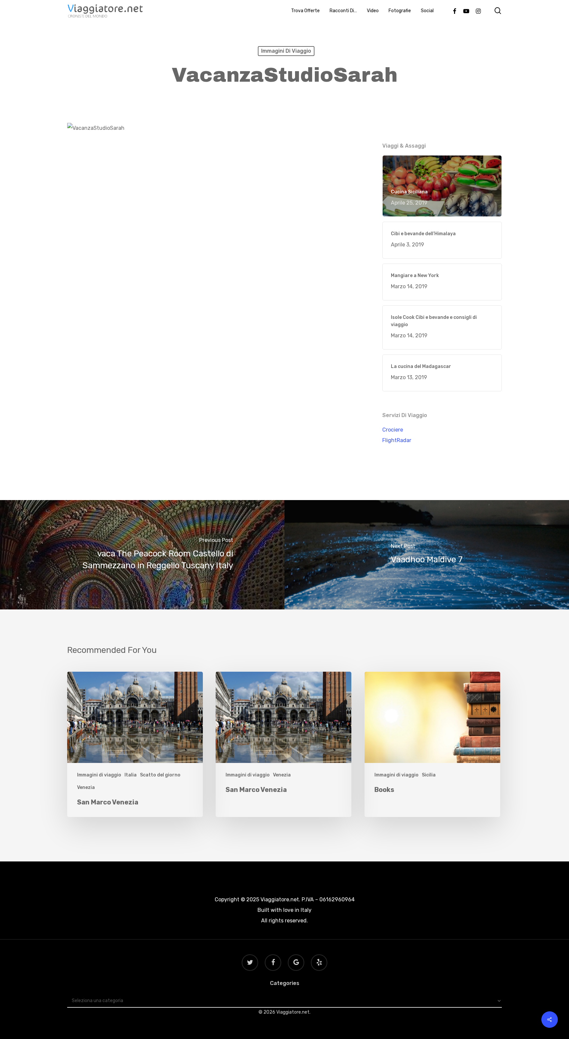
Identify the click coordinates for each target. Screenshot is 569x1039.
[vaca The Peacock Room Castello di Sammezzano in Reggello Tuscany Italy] (142, 554)
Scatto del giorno (160, 775)
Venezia (86, 787)
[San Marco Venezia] (135, 744)
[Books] (432, 744)
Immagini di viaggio (286, 51)
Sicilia (429, 775)
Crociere (392, 430)
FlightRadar (396, 440)
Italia (130, 775)
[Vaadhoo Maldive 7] (426, 554)
